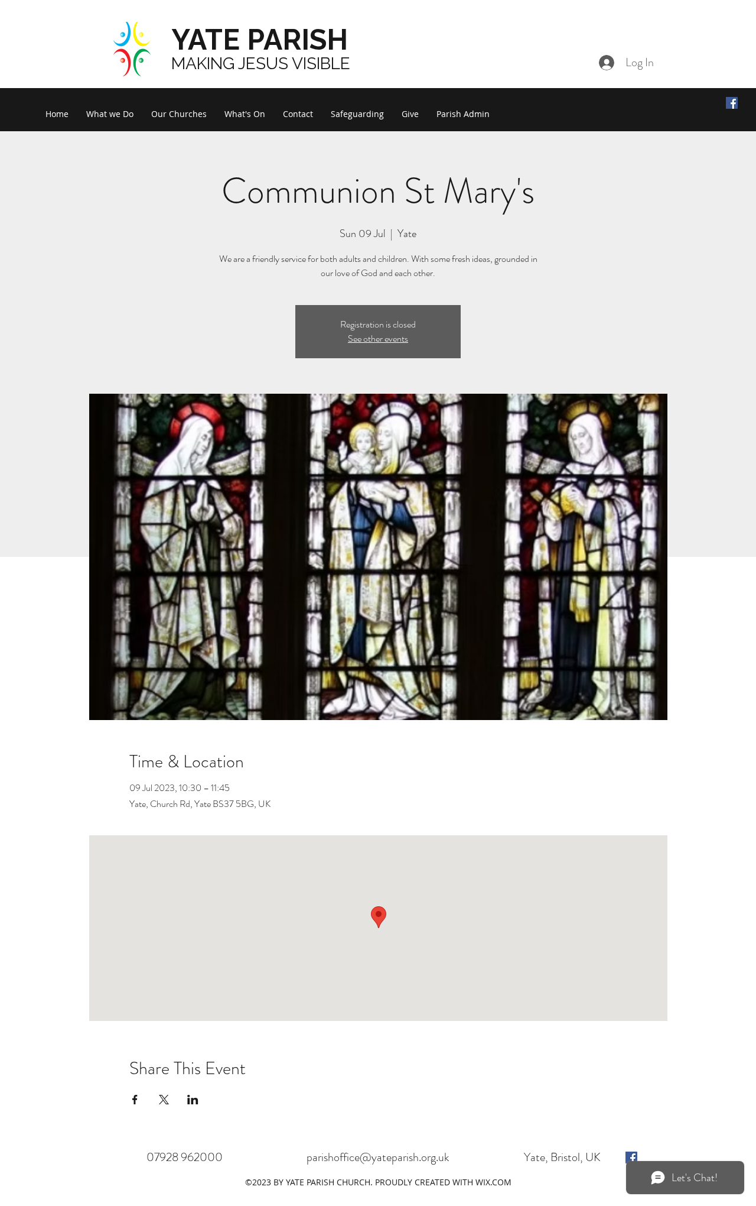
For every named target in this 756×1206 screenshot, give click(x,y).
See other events (378, 338)
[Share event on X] (164, 1099)
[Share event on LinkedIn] (192, 1099)
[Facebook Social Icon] (732, 103)
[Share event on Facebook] (135, 1099)
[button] (109, 114)
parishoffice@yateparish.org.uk (378, 1157)
